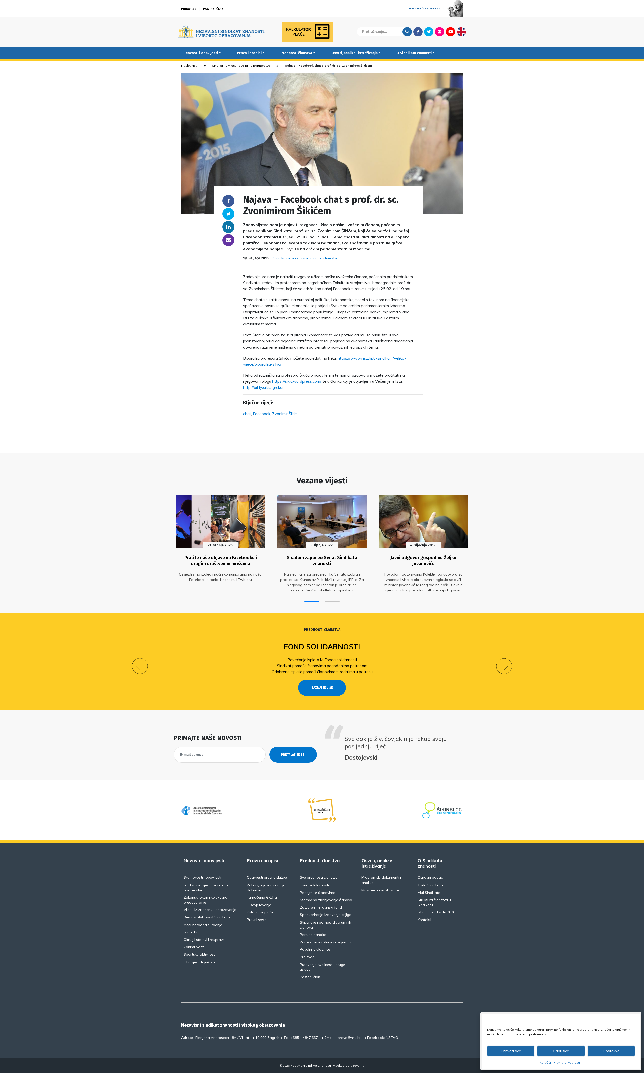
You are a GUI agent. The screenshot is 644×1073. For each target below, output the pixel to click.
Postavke (611, 1051)
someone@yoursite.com (228, 240)
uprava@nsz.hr (348, 1037)
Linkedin (228, 226)
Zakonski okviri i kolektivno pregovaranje (205, 900)
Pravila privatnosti (566, 1062)
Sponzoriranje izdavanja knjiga (325, 914)
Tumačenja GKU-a (262, 897)
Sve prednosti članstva (319, 877)
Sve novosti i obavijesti (202, 877)
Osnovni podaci (431, 877)
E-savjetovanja (259, 905)
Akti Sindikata (429, 892)
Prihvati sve (511, 1051)
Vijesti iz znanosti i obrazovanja (210, 909)
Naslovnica (189, 65)
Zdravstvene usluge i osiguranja (326, 942)
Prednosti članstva (296, 53)
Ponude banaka (313, 934)
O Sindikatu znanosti (414, 53)
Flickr (439, 31)
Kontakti (424, 919)
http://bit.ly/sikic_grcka (263, 387)
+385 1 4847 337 (304, 1037)
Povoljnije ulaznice (315, 949)
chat (247, 413)
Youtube (450, 31)
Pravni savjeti (258, 919)
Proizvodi (307, 957)
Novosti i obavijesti (201, 53)
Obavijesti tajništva (199, 962)
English (461, 31)
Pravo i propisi (249, 53)
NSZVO (392, 1037)
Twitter (428, 31)
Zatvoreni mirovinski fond (321, 907)
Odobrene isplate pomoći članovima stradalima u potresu (322, 671)
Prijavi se (188, 9)
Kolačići (545, 1062)
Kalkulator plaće (260, 912)
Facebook (418, 31)
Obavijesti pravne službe (267, 877)
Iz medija (191, 932)
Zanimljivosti (194, 947)
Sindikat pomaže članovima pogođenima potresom (322, 665)
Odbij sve (561, 1051)
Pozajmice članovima (317, 892)
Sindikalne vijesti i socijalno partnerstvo (241, 65)
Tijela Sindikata (430, 885)
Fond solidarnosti (322, 646)
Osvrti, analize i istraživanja (354, 53)
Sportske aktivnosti (200, 954)
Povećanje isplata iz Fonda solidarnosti (322, 659)
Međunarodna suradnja (203, 925)
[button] (311, 601)
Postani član (213, 9)
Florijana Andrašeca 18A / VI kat (222, 1037)
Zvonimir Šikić (284, 413)
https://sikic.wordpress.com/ (296, 381)
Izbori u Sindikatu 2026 (436, 912)
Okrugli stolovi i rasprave (204, 939)
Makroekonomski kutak (380, 890)
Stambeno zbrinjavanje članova (326, 900)
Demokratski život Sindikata (207, 917)
